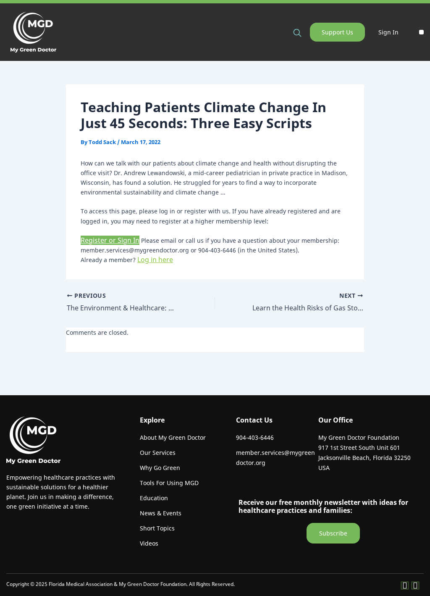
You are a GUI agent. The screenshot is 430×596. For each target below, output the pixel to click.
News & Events (160, 513)
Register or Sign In (110, 240)
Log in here (155, 259)
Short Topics (157, 528)
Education (154, 498)
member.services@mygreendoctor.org (275, 458)
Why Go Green (160, 468)
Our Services (158, 453)
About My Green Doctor (173, 437)
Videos (149, 543)
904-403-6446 (255, 437)
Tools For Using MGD (169, 483)
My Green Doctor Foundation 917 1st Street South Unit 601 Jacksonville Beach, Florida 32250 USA (364, 452)
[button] (421, 32)
